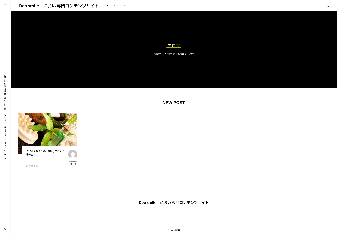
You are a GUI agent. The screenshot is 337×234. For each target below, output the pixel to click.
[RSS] (5, 229)
